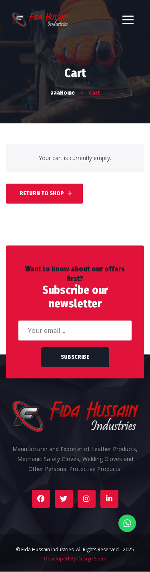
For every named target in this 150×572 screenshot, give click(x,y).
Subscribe (75, 357)
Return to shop (42, 193)
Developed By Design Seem (75, 558)
